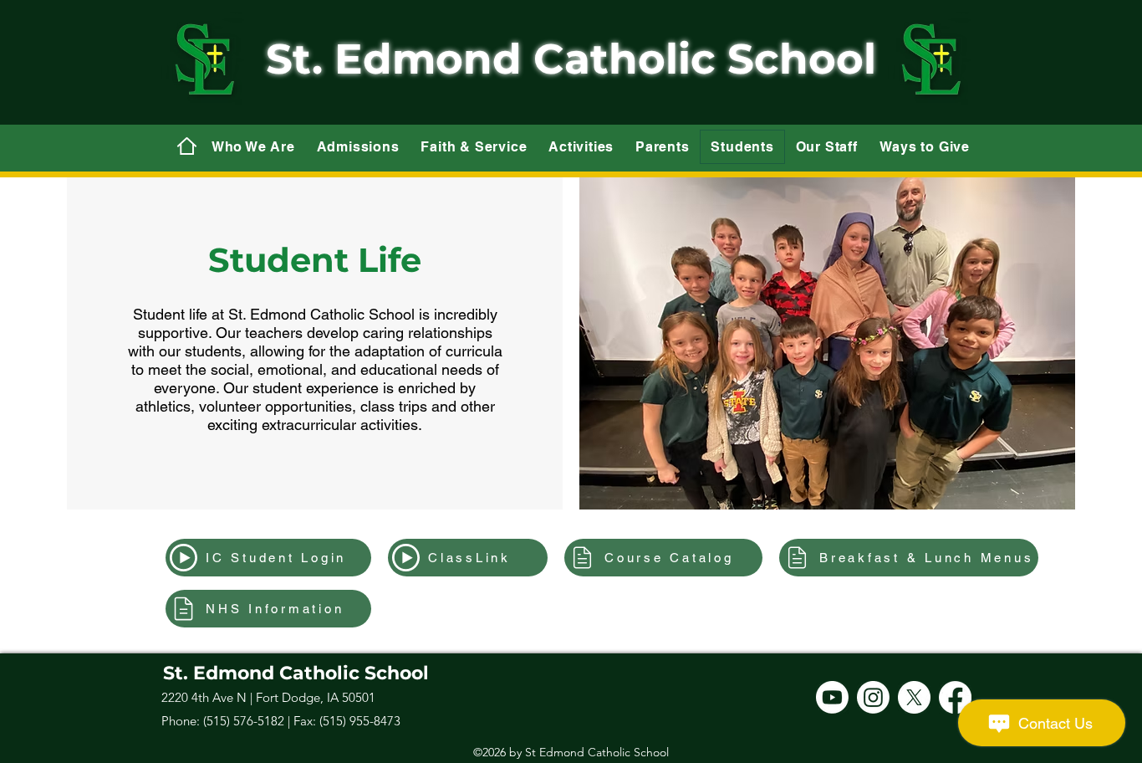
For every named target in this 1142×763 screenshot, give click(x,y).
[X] (914, 697)
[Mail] (186, 146)
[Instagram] (873, 697)
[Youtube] (832, 697)
